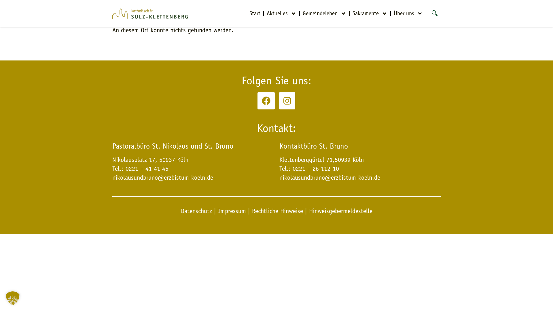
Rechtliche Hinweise (277, 211)
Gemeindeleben (320, 13)
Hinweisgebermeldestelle (340, 211)
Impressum (232, 211)
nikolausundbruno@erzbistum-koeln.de (329, 177)
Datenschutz (197, 211)
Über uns (404, 13)
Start (254, 13)
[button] (12, 298)
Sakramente (366, 13)
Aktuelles (277, 13)
